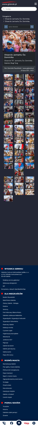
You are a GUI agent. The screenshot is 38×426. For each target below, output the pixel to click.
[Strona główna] (4, 423)
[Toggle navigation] (36, 4)
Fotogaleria (7, 16)
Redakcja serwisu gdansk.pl (11, 280)
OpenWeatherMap (20, 289)
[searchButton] (32, 26)
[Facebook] (11, 423)
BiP (4, 286)
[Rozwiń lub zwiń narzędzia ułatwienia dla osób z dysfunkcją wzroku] (34, 423)
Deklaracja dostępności (10, 283)
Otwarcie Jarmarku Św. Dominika (17, 19)
